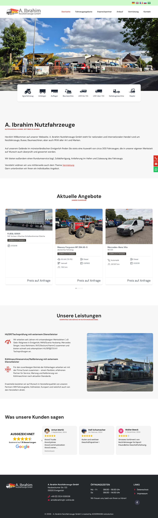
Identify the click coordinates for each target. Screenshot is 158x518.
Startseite (65, 11)
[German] (133, 2)
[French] (141, 2)
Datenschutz (142, 489)
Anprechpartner (104, 11)
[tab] (76, 288)
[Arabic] (149, 2)
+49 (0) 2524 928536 (61, 496)
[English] (137, 2)
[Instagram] (137, 502)
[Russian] (145, 2)
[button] (42, 440)
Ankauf (120, 11)
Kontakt (147, 11)
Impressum (142, 493)
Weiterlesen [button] (50, 451)
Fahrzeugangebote (83, 11)
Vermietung (133, 11)
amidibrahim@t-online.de (62, 500)
